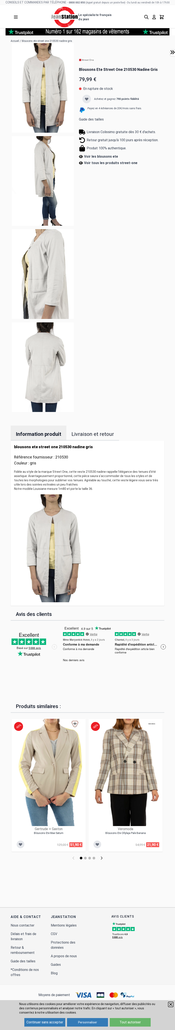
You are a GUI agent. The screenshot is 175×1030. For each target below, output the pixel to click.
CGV (54, 934)
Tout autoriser (130, 1022)
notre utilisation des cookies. (57, 1012)
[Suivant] (101, 858)
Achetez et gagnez (116, 98)
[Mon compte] (154, 17)
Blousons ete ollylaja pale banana (125, 833)
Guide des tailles (91, 119)
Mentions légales (64, 925)
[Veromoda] (151, 723)
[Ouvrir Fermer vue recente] (172, 52)
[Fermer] (170, 1004)
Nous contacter (22, 925)
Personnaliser (87, 1022)
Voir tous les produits (110, 163)
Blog (54, 973)
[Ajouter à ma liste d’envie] (86, 99)
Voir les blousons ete (101, 156)
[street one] (86, 59)
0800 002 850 (77, 2)
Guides (56, 965)
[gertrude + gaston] (74, 723)
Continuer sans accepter (44, 1022)
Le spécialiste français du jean (95, 17)
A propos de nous (64, 956)
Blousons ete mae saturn (48, 833)
